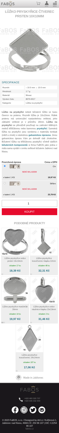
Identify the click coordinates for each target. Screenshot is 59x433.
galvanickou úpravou (40, 135)
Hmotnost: (6, 91)
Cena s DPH (51, 162)
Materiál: (6, 95)
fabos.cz (30, 429)
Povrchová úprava (11, 162)
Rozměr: (6, 87)
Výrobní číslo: (8, 99)
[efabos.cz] (7, 3)
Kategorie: (6, 103)
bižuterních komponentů (15, 145)
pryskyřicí (42, 128)
